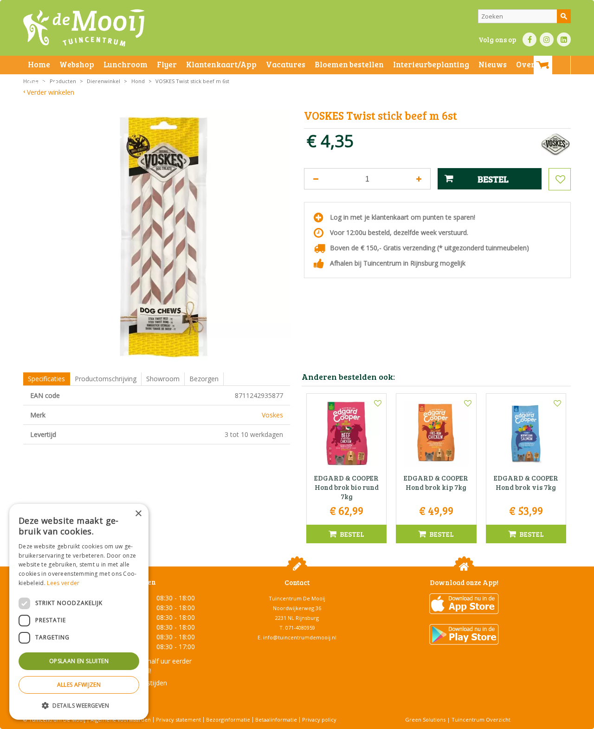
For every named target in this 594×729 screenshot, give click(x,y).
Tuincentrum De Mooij (297, 598)
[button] (79, 705)
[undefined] (163, 236)
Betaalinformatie (276, 719)
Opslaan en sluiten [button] (79, 661)
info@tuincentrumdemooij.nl (299, 637)
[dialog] (78, 612)
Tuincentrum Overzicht (481, 719)
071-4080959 (300, 627)
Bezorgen (204, 378)
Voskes (272, 414)
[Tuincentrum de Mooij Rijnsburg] (83, 27)
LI (564, 39)
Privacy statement (178, 719)
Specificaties (46, 378)
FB (529, 39)
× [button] (138, 513)
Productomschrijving (105, 378)
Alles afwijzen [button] (79, 685)
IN (547, 39)
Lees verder (63, 583)
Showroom (163, 378)
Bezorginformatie (228, 719)
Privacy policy (319, 719)
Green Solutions (425, 719)
